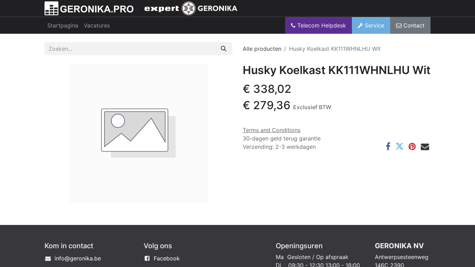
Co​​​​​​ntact (413, 25)
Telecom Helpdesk (321, 25)
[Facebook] (388, 146)
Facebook (167, 258)
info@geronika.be (78, 258)
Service (373, 25)
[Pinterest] (412, 146)
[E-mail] (425, 146)
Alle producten (262, 48)
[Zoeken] (223, 48)
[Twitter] (399, 146)
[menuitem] (63, 25)
